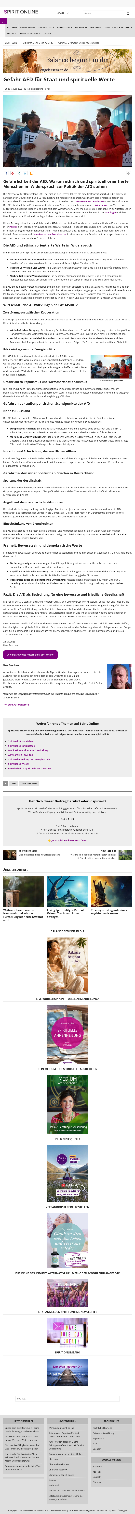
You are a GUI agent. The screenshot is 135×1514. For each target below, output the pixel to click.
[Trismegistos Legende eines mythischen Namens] (111, 891)
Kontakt (53, 1480)
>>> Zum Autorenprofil (16, 704)
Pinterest (97, 1482)
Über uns (53, 1459)
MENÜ (4, 23)
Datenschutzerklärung (103, 1433)
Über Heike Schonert (59, 1464)
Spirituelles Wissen (18, 763)
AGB (95, 1443)
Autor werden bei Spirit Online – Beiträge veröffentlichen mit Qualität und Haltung (66, 1445)
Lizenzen (97, 1448)
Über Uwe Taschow (58, 1469)
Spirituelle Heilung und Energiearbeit (29, 759)
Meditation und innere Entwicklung (28, 750)
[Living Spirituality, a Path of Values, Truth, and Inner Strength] (67, 891)
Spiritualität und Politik (38, 88)
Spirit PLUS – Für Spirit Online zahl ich (67, 1490)
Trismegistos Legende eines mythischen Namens (109, 911)
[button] (6, 173)
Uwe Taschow (29, 783)
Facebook (97, 1466)
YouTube (97, 1471)
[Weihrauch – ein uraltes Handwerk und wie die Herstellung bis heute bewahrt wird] (23, 891)
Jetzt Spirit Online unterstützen (69, 840)
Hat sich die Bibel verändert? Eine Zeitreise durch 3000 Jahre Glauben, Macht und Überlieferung (22, 1457)
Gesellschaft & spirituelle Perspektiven (30, 768)
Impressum (98, 1438)
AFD (14, 783)
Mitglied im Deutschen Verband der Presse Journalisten (66, 1497)
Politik (13, 226)
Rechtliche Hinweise (102, 1427)
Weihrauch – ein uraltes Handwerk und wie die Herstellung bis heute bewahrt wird (23, 915)
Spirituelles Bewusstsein (22, 745)
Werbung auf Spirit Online (61, 1427)
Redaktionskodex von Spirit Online (66, 1453)
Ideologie (110, 212)
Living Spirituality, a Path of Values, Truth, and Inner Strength (65, 913)
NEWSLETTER (63, 13)
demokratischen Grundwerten (50, 234)
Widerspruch (102, 205)
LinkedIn (97, 1476)
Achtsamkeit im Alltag (20, 754)
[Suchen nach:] (67, 1399)
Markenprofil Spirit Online (61, 1474)
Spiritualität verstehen (21, 741)
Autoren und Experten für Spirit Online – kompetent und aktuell (64, 1435)
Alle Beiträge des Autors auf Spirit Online (30, 654)
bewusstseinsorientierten (89, 201)
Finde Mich (54, 1485)
